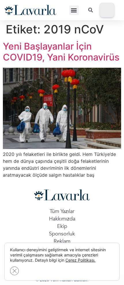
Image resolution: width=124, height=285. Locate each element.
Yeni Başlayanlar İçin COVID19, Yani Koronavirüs (61, 52)
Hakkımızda (62, 218)
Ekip (62, 226)
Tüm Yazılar (62, 211)
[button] (74, 10)
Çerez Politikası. (80, 260)
